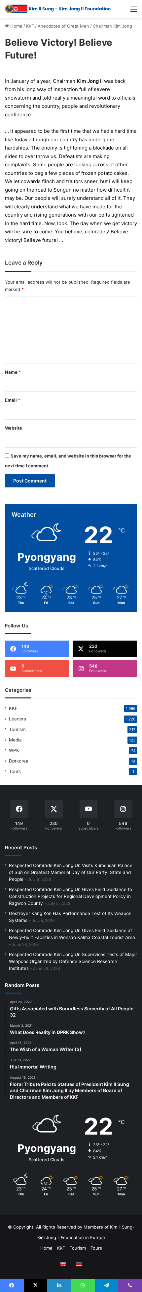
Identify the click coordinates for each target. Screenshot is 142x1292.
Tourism (17, 729)
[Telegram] (107, 1285)
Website (13, 428)
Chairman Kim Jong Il (114, 26)
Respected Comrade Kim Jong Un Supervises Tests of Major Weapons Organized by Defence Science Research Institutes (73, 961)
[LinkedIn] (59, 1285)
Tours (15, 771)
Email (12, 400)
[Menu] (133, 11)
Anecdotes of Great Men (63, 26)
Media (15, 739)
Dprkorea (18, 760)
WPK (14, 750)
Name (13, 372)
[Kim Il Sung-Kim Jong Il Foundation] (58, 9)
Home (15, 26)
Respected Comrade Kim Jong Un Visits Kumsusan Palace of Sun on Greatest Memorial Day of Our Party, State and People (70, 872)
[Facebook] (12, 1285)
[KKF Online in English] (63, 1264)
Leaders (17, 718)
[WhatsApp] (83, 1285)
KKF (30, 26)
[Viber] (130, 1285)
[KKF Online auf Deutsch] (79, 1264)
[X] (36, 1285)
